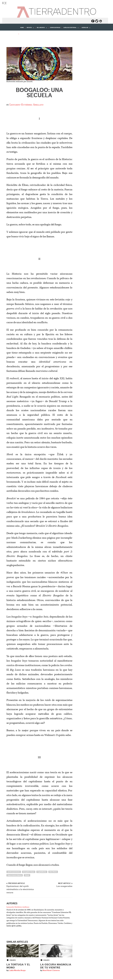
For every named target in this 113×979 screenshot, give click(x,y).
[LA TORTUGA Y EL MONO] (22, 951)
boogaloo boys (28, 872)
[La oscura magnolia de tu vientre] (56, 951)
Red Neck (53, 872)
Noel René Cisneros (51, 970)
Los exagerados (64, 886)
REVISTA (28, 28)
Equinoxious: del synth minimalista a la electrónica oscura (20, 889)
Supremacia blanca (15, 875)
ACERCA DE (84, 28)
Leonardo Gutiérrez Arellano (26, 104)
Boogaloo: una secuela (39, 92)
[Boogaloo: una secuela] (39, 63)
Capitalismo (41, 872)
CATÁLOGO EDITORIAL (69, 28)
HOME (22, 27)
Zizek (27, 875)
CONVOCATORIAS (55, 27)
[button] (10, 39)
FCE (4, 3)
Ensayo (13, 960)
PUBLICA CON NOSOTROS (28, 33)
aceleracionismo (14, 872)
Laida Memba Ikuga (17, 970)
